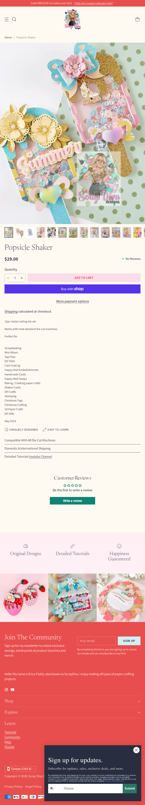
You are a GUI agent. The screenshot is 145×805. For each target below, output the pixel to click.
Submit (130, 788)
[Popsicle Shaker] (72, 133)
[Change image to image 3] (30, 232)
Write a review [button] (72, 501)
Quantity (11, 269)
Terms (121, 781)
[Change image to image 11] (116, 232)
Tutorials (10, 732)
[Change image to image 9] (94, 232)
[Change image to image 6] (62, 232)
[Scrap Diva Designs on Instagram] (6, 690)
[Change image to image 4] (41, 232)
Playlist (9, 747)
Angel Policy (33, 786)
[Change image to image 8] (84, 232)
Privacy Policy (13, 786)
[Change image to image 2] (19, 232)
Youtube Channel (40, 456)
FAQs (8, 742)
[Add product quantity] (21, 278)
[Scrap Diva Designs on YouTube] (12, 690)
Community (12, 737)
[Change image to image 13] (137, 232)
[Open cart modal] (137, 19)
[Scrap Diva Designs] (72, 19)
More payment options (72, 301)
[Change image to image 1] (9, 232)
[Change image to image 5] (51, 232)
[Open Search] (14, 19)
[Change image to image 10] (105, 232)
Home (8, 37)
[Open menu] (6, 19)
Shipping (11, 311)
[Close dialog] (136, 750)
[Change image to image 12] (127, 232)
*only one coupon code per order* (93, 3)
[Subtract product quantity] (8, 278)
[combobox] (55, 788)
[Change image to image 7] (73, 232)
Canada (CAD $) (21, 769)
